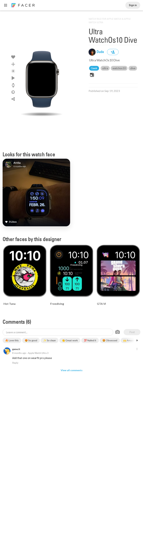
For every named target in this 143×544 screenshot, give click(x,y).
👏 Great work (70, 340)
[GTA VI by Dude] (118, 271)
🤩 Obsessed (109, 340)
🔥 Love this (12, 340)
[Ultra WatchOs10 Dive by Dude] (42, 79)
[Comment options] (137, 349)
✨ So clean (49, 340)
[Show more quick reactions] (137, 340)
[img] (92, 52)
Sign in (133, 5)
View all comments (71, 370)
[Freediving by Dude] (71, 271)
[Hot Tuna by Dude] (24, 271)
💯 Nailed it (90, 340)
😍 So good (31, 340)
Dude (101, 52)
